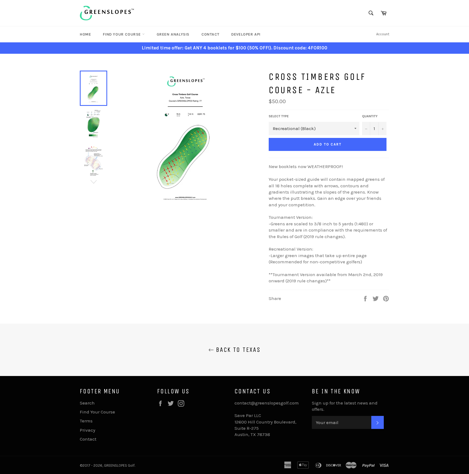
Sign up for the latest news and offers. (345, 406)
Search (87, 403)
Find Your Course (122, 34)
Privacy (87, 430)
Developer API (246, 34)
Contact (210, 34)
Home (85, 34)
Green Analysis (173, 34)
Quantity (370, 116)
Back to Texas (237, 349)
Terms (86, 421)
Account (382, 34)
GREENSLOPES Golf (119, 465)
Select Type (279, 116)
